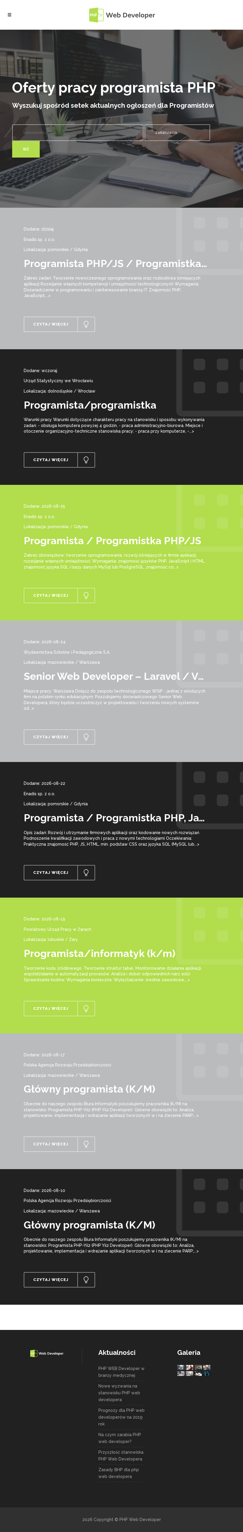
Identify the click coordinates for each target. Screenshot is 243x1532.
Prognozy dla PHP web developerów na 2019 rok (121, 1417)
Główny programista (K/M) (89, 1089)
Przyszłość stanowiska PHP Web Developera (120, 1455)
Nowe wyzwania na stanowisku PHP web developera (119, 1393)
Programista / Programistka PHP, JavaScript (131, 818)
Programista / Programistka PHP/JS (112, 541)
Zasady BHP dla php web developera (118, 1473)
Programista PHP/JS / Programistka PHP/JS (132, 263)
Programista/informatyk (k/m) (99, 953)
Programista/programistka (90, 405)
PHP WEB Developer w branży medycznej (121, 1372)
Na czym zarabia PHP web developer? (119, 1438)
